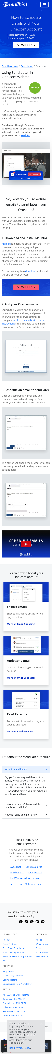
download (30, 271)
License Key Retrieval (13, 975)
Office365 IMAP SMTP (13, 1007)
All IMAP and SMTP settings (16, 994)
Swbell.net (15, 866)
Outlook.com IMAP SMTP (14, 1003)
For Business (42, 952)
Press (38, 948)
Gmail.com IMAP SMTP (14, 999)
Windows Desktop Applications (18, 956)
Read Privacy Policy (19, 1047)
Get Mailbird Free (26, 45)
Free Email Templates (13, 948)
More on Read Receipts (20, 731)
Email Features (10, 944)
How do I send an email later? (21, 814)
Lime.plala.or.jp (34, 866)
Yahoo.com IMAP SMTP (14, 1011)
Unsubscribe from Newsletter (17, 984)
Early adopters (10, 979)
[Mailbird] (15, 4)
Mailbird (25, 135)
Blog (5, 960)
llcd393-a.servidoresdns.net (25, 878)
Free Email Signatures (13, 952)
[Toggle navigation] (44, 4)
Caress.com (16, 884)
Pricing (6, 939)
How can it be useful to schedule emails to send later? (22, 806)
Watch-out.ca (17, 872)
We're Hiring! (42, 944)
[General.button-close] (41, 1024)
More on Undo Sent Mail (21, 677)
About (39, 939)
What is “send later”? (16, 769)
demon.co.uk (35, 872)
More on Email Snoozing (21, 624)
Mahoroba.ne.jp (33, 884)
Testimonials (42, 956)
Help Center (8, 971)
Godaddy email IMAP (13, 1015)
